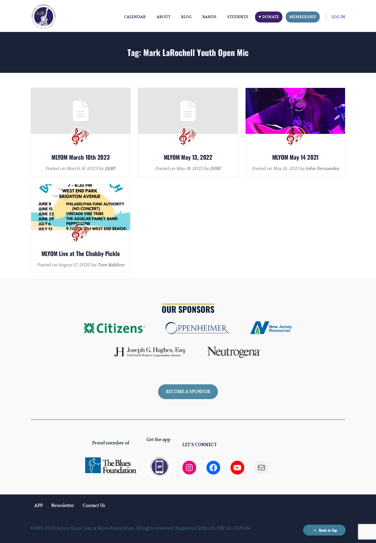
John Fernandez (322, 168)
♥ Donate (269, 17)
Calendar (135, 17)
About (163, 17)
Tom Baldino (110, 265)
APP (38, 505)
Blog (186, 17)
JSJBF (110, 168)
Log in (338, 17)
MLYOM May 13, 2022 (188, 157)
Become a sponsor (188, 391)
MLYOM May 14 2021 (295, 157)
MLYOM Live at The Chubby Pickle (80, 253)
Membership (302, 17)
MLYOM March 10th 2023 (80, 157)
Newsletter (62, 505)
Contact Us (94, 505)
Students (237, 17)
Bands (209, 17)
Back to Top (327, 530)
